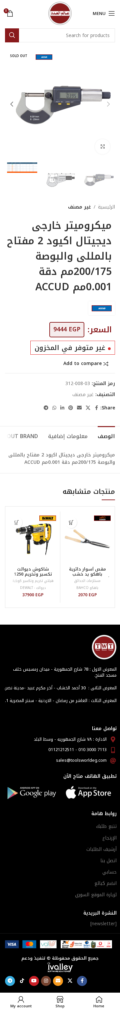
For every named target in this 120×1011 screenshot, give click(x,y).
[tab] (106, 435)
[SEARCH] (12, 35)
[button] (108, 104)
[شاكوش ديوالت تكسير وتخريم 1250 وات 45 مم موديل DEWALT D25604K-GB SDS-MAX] (32, 538)
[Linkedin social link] (62, 408)
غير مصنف (79, 207)
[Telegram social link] (46, 408)
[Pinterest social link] (70, 408)
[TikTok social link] (22, 981)
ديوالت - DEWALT (33, 588)
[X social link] (88, 408)
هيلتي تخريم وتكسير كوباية (33, 581)
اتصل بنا (108, 860)
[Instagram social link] (46, 981)
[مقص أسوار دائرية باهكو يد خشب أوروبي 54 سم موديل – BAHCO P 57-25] (87, 538)
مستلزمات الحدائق (87, 581)
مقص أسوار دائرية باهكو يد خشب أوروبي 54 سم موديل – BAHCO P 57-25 (87, 576)
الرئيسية (106, 207)
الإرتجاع (109, 837)
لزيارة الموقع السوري (96, 894)
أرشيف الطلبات (101, 849)
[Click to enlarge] (102, 146)
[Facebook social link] (96, 408)
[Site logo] (60, 13)
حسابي (109, 872)
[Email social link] (79, 408)
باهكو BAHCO (87, 588)
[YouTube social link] (34, 981)
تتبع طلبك (106, 826)
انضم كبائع (105, 883)
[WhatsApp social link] (54, 408)
